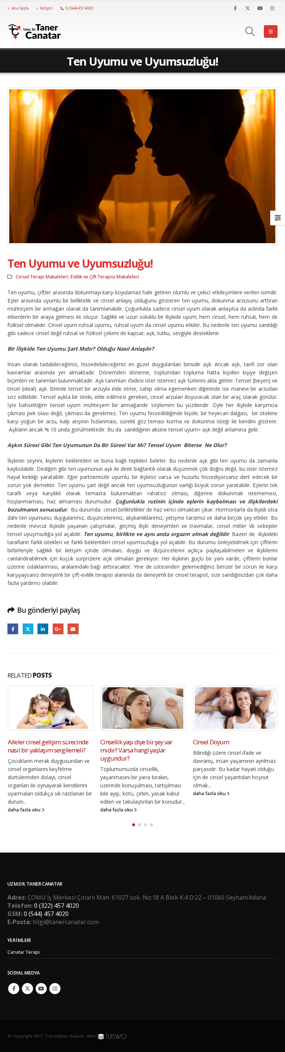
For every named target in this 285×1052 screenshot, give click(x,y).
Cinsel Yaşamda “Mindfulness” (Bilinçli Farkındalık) (232, 746)
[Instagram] (272, 8)
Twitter (28, 628)
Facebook (12, 628)
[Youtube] (260, 8)
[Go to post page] (49, 708)
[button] (250, 31)
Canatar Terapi (23, 952)
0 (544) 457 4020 (79, 8)
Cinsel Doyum (118, 742)
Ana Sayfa (20, 8)
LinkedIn (42, 628)
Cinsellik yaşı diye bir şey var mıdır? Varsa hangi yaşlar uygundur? (43, 750)
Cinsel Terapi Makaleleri (42, 277)
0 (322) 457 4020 (56, 905)
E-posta (73, 628)
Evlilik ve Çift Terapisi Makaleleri (105, 277)
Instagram (54, 988)
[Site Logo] (39, 31)
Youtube (41, 988)
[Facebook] (235, 8)
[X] (247, 8)
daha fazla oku (24, 810)
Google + (58, 628)
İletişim (46, 8)
